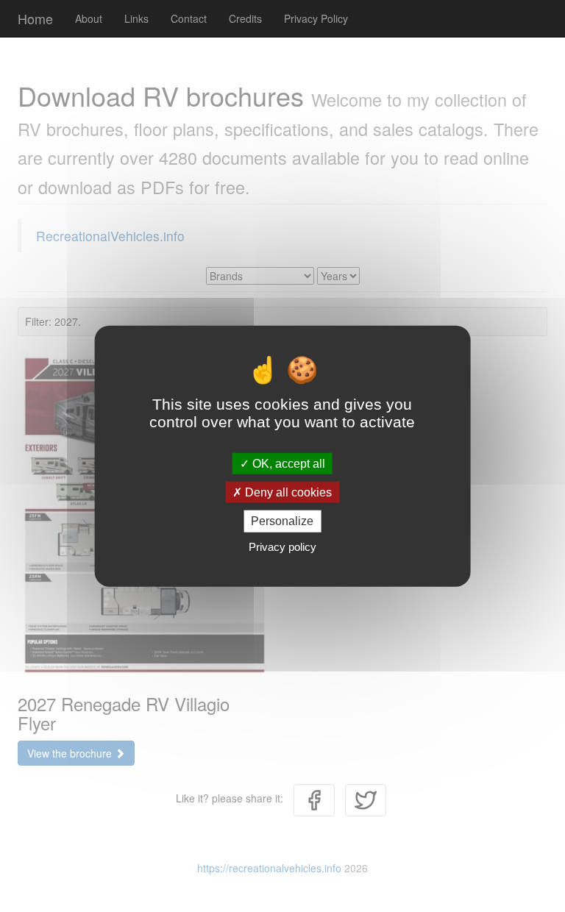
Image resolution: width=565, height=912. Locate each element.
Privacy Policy (316, 18)
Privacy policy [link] (282, 546)
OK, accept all (287, 463)
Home (35, 18)
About (88, 18)
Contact (189, 18)
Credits (245, 18)
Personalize (282, 521)
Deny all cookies (287, 492)
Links (136, 18)
